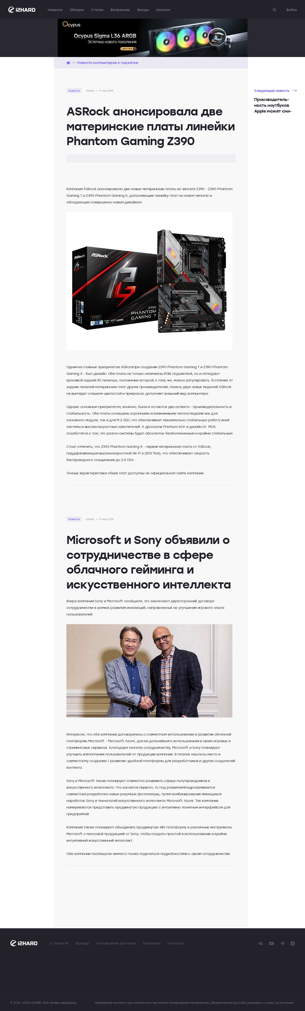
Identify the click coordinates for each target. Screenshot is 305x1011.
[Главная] (68, 62)
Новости (55, 9)
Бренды (82, 943)
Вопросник (120, 9)
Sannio (90, 90)
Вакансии (151, 943)
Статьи (97, 9)
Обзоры (77, 9)
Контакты (175, 943)
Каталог (163, 9)
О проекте (59, 943)
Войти (291, 9)
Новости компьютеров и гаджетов (107, 62)
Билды (143, 9)
